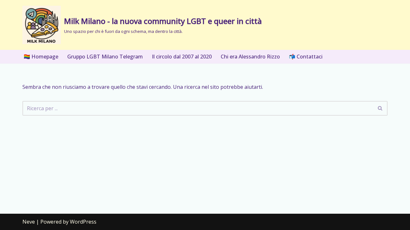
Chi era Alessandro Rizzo (250, 56)
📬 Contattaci (306, 56)
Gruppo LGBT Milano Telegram (105, 56)
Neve (28, 221)
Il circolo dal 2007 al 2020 (182, 56)
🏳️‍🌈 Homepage (41, 56)
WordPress (83, 221)
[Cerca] (380, 108)
